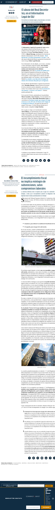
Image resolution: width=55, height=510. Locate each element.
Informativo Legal (35, 165)
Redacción (11, 10)
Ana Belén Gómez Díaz (11, 181)
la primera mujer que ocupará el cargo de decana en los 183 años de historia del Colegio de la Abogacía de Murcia (36, 101)
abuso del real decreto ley (21, 165)
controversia (17, 463)
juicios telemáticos (30, 166)
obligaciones (31, 463)
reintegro (39, 463)
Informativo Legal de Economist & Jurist (13, 166)
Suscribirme (46, 507)
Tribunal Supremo (13, 464)
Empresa (24, 463)
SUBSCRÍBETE (37, 2)
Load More (27, 470)
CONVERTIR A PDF (12, 21)
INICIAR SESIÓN (48, 2)
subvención (5, 464)
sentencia (45, 463)
